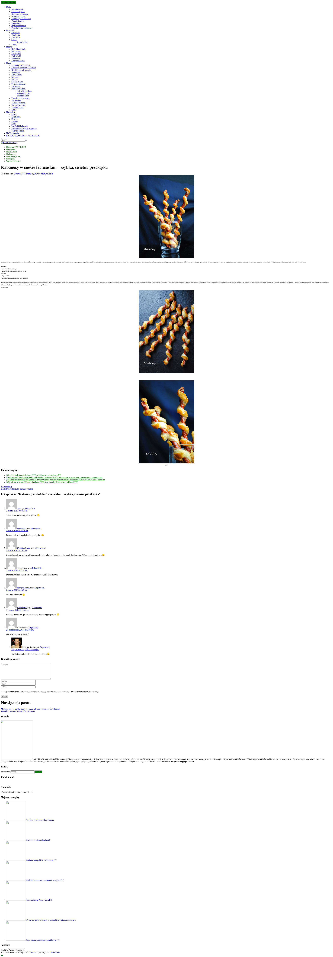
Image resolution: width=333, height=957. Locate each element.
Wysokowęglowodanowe (21, 28)
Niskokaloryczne (18, 16)
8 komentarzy (6, 486)
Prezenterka (22, 607)
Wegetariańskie (17, 21)
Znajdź (38, 772)
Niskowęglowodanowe (21, 19)
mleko (30, 489)
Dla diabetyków (18, 12)
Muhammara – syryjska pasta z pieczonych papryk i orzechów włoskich (30, 709)
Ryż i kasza (16, 100)
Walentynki (16, 56)
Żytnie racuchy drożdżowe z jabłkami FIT (60, 482)
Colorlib (32, 952)
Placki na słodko (23, 93)
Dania (8, 63)
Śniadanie (15, 33)
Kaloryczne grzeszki (19, 14)
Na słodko (10, 112)
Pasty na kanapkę (18, 84)
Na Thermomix (12, 133)
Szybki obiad (22, 42)
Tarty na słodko (17, 131)
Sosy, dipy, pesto (18, 105)
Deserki (14, 121)
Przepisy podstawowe (20, 98)
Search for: (5, 772)
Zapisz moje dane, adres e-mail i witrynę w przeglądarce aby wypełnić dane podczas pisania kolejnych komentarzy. (51, 691)
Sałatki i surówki (18, 103)
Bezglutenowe (17, 9)
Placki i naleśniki (18, 89)
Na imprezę (16, 54)
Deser (13, 44)
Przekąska (15, 35)
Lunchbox (15, 37)
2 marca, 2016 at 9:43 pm (16, 511)
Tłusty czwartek (18, 61)
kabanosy (24, 489)
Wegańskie (15, 23)
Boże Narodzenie (18, 49)
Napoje (14, 79)
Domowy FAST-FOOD (21, 65)
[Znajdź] (26, 140)
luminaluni (21, 528)
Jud (18, 508)
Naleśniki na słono (24, 91)
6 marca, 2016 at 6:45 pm (16, 590)
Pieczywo (15, 86)
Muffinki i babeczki (19, 126)
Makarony (15, 72)
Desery (14, 119)
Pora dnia (10, 30)
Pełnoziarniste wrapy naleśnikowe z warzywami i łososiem (81, 480)
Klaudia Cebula (23, 548)
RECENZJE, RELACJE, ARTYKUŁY (22, 135)
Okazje (9, 47)
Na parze (15, 77)
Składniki (6, 787)
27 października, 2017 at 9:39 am (20, 630)
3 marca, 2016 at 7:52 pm (16, 570)
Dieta (8, 7)
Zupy (13, 110)
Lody (13, 124)
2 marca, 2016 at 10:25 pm (17, 531)
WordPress (55, 952)
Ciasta (14, 114)
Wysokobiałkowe (18, 26)
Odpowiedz (30, 508)
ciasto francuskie (8, 489)
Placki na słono (23, 96)
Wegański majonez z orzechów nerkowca (18, 711)
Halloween (15, 51)
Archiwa (4, 950)
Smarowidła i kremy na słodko (24, 128)
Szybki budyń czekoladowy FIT (48, 475)
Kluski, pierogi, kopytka (21, 70)
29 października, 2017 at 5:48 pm (25, 649)
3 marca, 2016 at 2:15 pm (16, 550)
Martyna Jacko (47, 174)
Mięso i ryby (16, 75)
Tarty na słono (17, 107)
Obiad (14, 40)
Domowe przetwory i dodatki (23, 68)
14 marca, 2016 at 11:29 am (17, 610)
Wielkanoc (15, 58)
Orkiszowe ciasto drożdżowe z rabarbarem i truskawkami (79, 477)
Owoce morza (17, 82)
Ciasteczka (15, 117)
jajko (17, 489)
